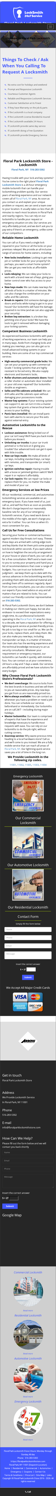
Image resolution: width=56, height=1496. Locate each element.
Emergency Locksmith (28, 776)
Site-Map (40, 1475)
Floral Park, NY (20, 169)
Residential (18, 1468)
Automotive (45, 1468)
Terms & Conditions (13, 1475)
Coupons (28, 1472)
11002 (20, 764)
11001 (13, 764)
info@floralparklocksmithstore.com (21, 1127)
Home (7, 1468)
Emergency (16, 1472)
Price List (29, 1475)
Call (29, 1491)
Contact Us (40, 1472)
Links (49, 1475)
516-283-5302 (37, 169)
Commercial (31, 1468)
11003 (35, 764)
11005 (28, 764)
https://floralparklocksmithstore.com (28, 1461)
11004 (43, 764)
